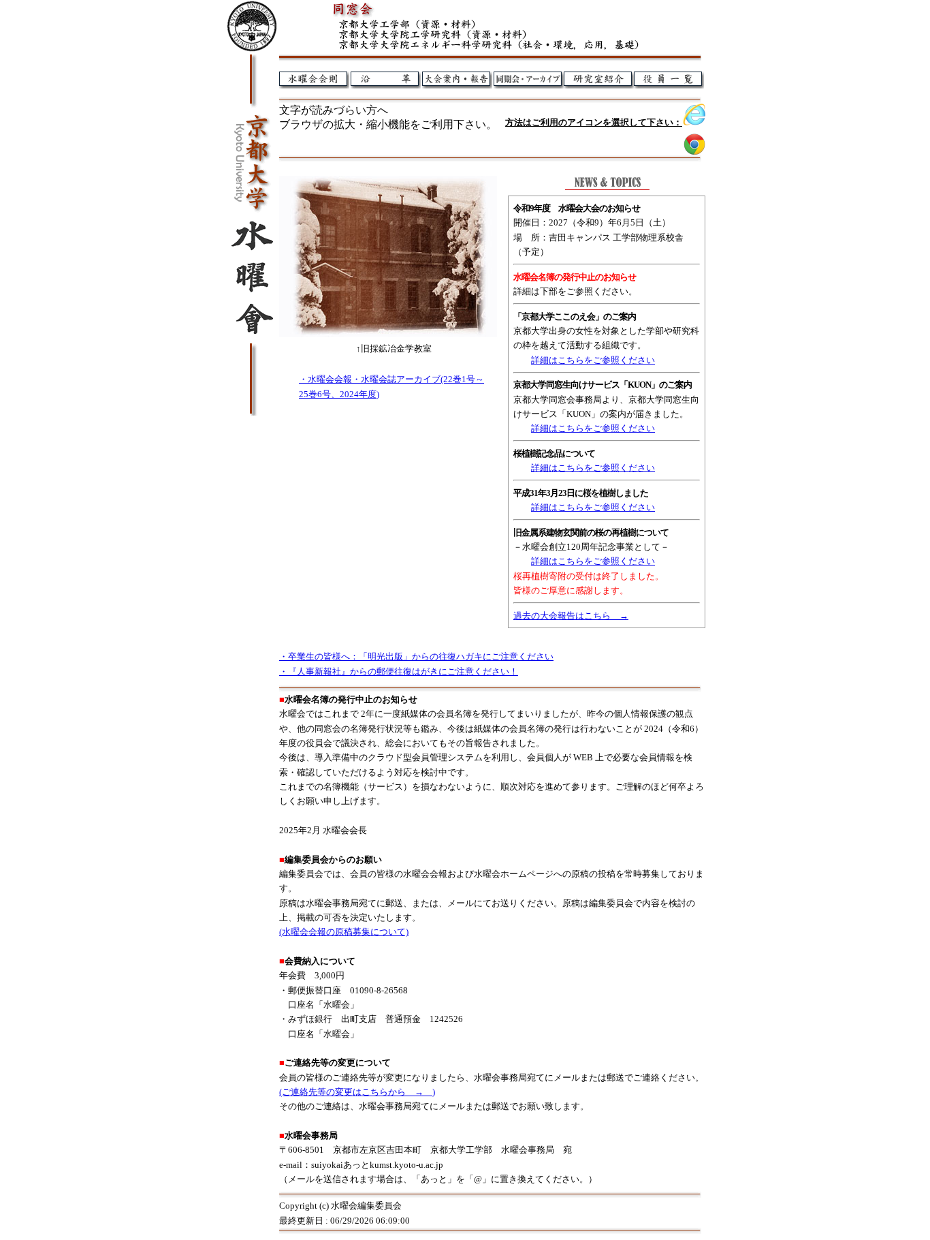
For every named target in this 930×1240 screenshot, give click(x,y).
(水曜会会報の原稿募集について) (343, 932)
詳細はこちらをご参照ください (593, 360)
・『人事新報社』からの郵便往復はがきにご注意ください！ (398, 671)
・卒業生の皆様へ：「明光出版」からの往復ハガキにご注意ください (416, 656)
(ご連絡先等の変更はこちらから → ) (357, 1092)
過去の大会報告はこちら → (570, 615)
